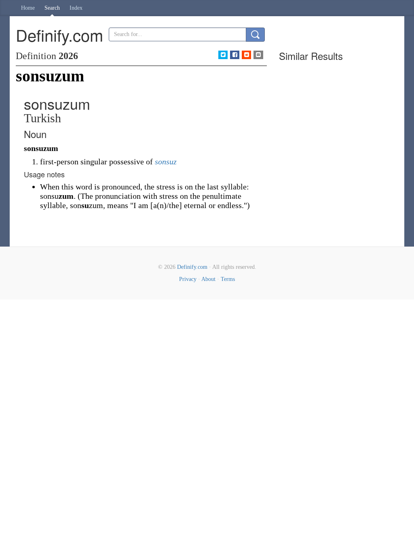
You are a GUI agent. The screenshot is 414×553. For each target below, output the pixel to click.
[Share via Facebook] (235, 55)
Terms (228, 279)
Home (28, 8)
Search (52, 8)
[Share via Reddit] (246, 55)
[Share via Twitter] (223, 55)
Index (76, 8)
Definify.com (192, 267)
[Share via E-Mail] (258, 55)
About (208, 279)
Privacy (187, 279)
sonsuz (166, 161)
